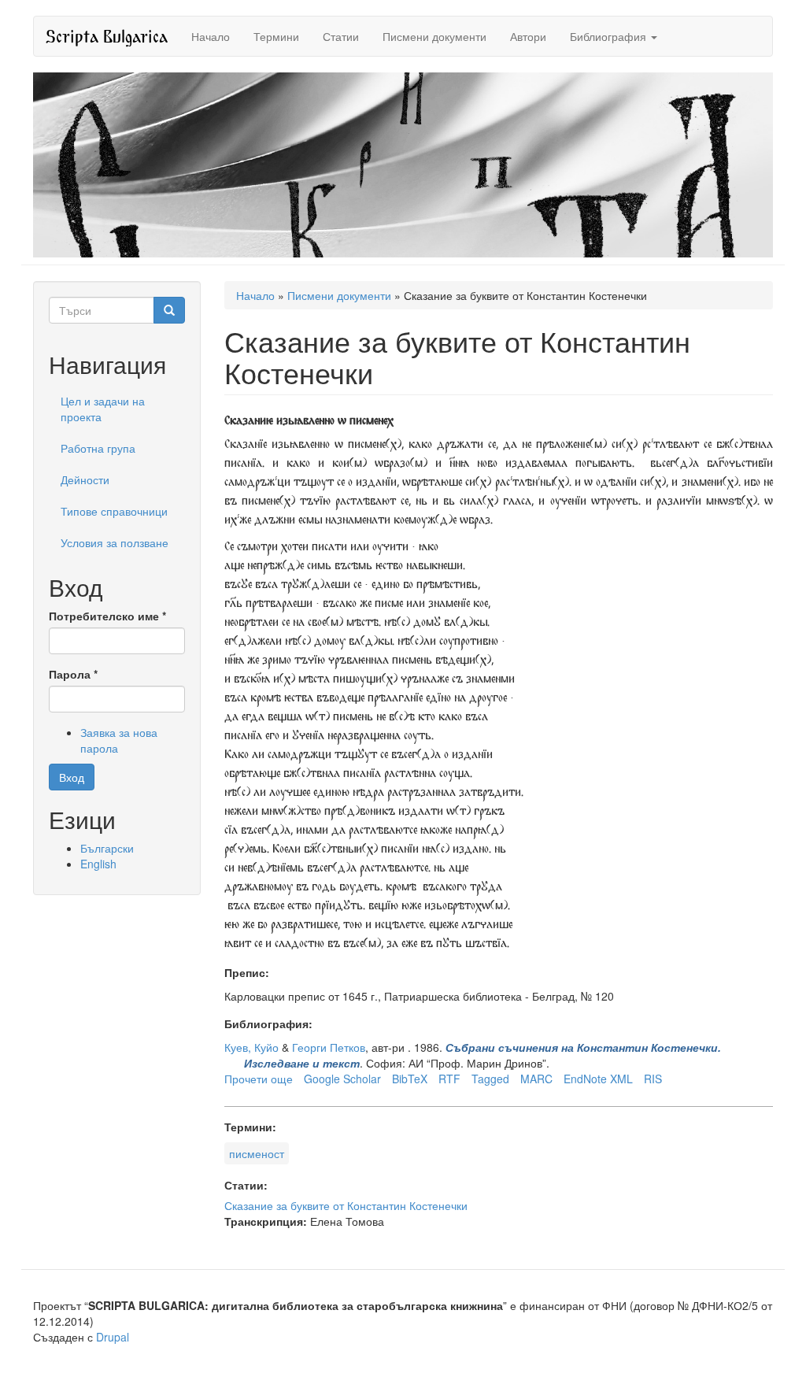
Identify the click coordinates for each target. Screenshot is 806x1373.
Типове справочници (114, 511)
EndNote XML (598, 1078)
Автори (528, 36)
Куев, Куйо (251, 1047)
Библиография (609, 36)
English (98, 864)
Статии (341, 36)
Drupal (112, 1337)
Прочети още (258, 1078)
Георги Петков (328, 1047)
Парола (73, 674)
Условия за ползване (114, 542)
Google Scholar (342, 1078)
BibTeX (409, 1078)
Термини (276, 36)
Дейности (85, 479)
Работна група (98, 448)
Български (107, 848)
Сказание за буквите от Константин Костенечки (346, 1205)
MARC (536, 1078)
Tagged (490, 1078)
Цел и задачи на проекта (103, 408)
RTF (449, 1078)
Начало (210, 36)
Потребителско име (107, 616)
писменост (256, 1153)
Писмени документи (434, 36)
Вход (71, 777)
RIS (653, 1078)
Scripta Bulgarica (107, 36)
